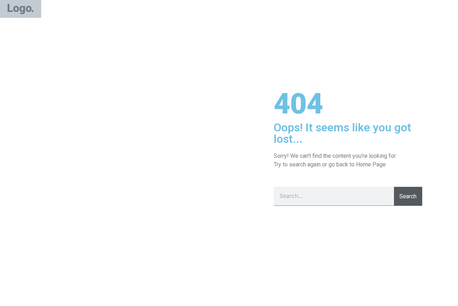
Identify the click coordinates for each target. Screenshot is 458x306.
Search (407, 196)
